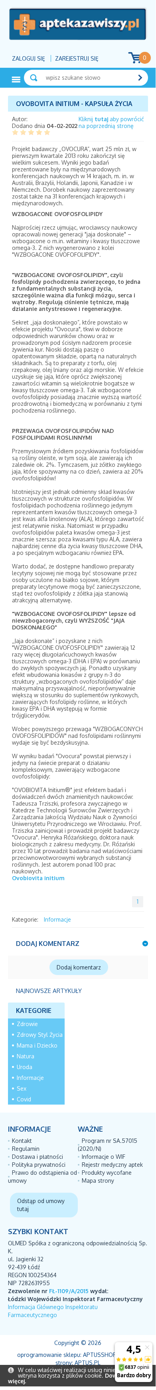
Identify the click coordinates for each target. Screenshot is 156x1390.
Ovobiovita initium (38, 878)
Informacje (57, 919)
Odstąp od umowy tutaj (41, 1204)
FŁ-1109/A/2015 (69, 1291)
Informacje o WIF (103, 1156)
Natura (25, 1056)
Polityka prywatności (38, 1164)
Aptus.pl (88, 1362)
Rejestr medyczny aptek (112, 1164)
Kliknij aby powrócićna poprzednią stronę (111, 122)
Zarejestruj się (77, 58)
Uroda (24, 1067)
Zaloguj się (28, 58)
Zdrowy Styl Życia (40, 1034)
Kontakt (22, 1140)
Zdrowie (27, 1023)
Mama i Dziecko (37, 1045)
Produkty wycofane (107, 1172)
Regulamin (25, 1148)
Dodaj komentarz (79, 967)
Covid (24, 1099)
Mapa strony (98, 1180)
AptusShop (100, 1354)
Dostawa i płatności (37, 1156)
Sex (21, 1088)
